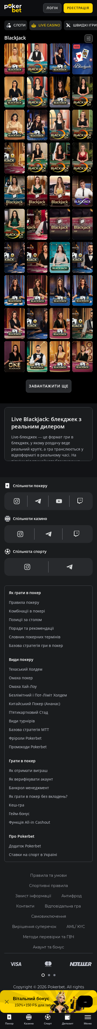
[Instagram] (17, 501)
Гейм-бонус (19, 813)
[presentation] (9, 1019)
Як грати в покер (25, 592)
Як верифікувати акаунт (31, 779)
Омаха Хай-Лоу (23, 686)
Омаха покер (21, 677)
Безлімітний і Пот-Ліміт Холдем (38, 695)
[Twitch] (80, 501)
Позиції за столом (25, 619)
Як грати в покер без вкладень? (38, 796)
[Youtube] (59, 501)
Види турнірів (22, 720)
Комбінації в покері (27, 611)
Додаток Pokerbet (25, 845)
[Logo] (17, 8)
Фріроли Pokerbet (25, 738)
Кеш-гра (16, 805)
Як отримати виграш (28, 770)
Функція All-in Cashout (29, 822)
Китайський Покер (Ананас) (34, 703)
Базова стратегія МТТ (29, 729)
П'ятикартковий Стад (28, 712)
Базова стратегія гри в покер (36, 645)
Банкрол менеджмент (29, 787)
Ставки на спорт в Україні (33, 854)
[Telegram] (38, 501)
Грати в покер (22, 760)
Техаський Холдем (25, 669)
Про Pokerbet (21, 836)
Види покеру (21, 659)
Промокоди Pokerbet (28, 746)
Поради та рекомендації (31, 628)
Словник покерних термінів (34, 636)
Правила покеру (24, 602)
